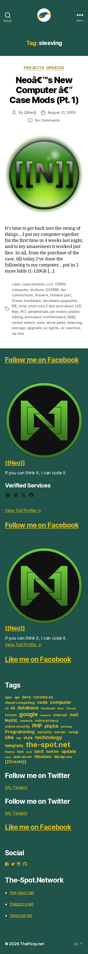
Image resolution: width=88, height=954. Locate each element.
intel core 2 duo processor (50, 306)
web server (22, 757)
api (17, 697)
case (16, 284)
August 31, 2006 (62, 112)
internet (60, 715)
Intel (23, 306)
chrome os (43, 697)
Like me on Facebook (38, 659)
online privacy (46, 721)
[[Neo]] (30, 112)
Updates (55, 68)
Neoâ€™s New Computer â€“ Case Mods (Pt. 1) (44, 90)
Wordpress (63, 757)
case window (33, 284)
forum (71, 708)
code (42, 702)
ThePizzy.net (32, 943)
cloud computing (20, 702)
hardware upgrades (60, 300)
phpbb (51, 726)
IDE (14, 306)
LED (78, 306)
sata (40, 322)
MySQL (11, 720)
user (8, 757)
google (28, 714)
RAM (71, 317)
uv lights (51, 328)
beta (26, 697)
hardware (32, 300)
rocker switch (23, 322)
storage (18, 328)
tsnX (39, 751)
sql (18, 738)
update (69, 751)
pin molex (58, 311)
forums (11, 715)
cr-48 (10, 708)
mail (74, 714)
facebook (48, 708)
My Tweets (16, 787)
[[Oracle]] (15, 761)
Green (17, 300)
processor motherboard (45, 317)
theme (10, 752)
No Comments (47, 120)
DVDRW (52, 289)
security (44, 732)
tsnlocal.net (21, 915)
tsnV (29, 752)
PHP (37, 726)
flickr (60, 708)
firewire (41, 295)
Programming (20, 731)
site (9, 737)
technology (48, 737)
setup (73, 732)
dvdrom (37, 289)
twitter (52, 751)
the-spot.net (48, 744)
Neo (15, 311)
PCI (23, 311)
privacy (66, 726)
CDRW (60, 284)
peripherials (38, 311)
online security (17, 726)
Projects (34, 68)
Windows (43, 756)
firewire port (60, 295)
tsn (20, 751)
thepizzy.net (22, 904)
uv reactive (70, 328)
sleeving (74, 322)
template (14, 745)
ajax (8, 697)
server (60, 732)
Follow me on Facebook (42, 360)
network (26, 721)
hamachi (45, 715)
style (28, 737)
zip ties (18, 333)
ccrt (49, 284)
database (27, 708)
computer (20, 289)
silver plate (56, 322)
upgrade (34, 328)
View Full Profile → (23, 510)
